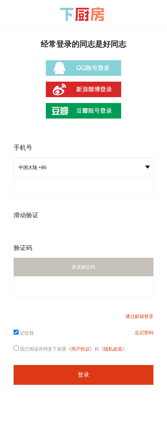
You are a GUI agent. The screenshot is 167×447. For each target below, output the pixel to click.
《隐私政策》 (113, 349)
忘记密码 (144, 332)
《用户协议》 (80, 349)
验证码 (23, 247)
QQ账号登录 (83, 68)
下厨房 (83, 14)
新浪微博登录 (83, 89)
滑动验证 (26, 215)
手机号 (23, 147)
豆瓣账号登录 (83, 111)
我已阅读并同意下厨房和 (73, 349)
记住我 (27, 333)
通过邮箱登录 (139, 316)
